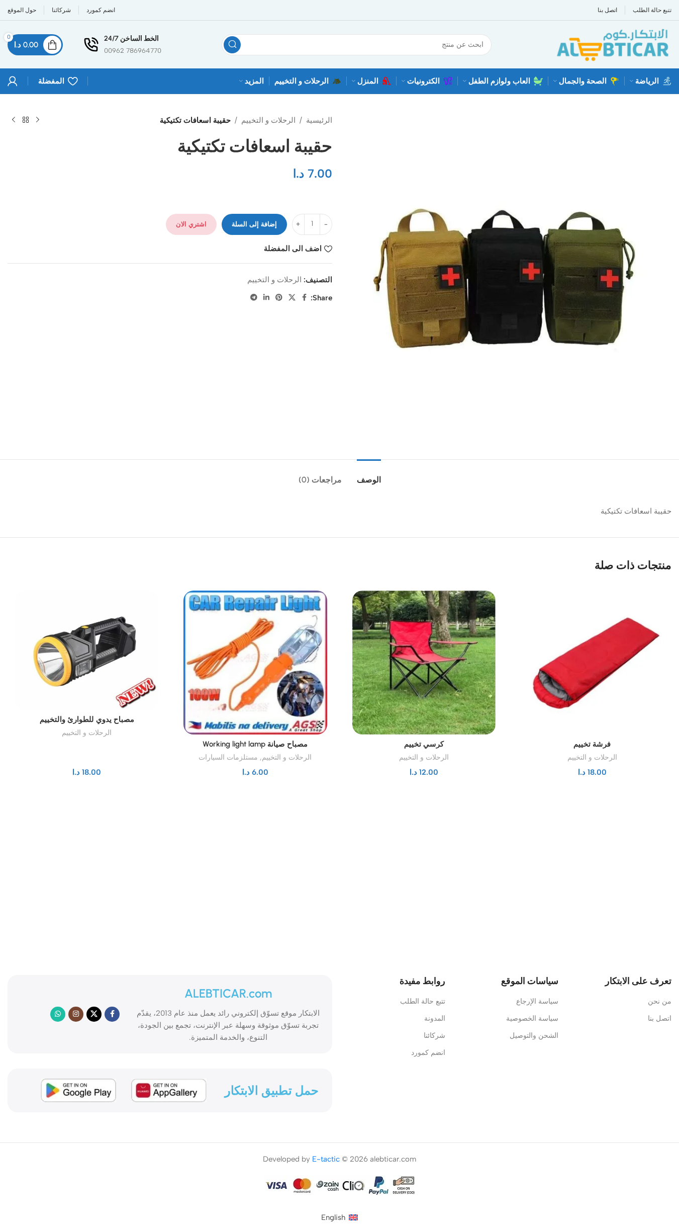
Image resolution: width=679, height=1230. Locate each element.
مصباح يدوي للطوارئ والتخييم (87, 719)
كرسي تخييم (424, 744)
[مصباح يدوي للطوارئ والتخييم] (86, 650)
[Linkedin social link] (266, 298)
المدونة (434, 1018)
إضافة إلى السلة (254, 224)
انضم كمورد (428, 1052)
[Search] (232, 44)
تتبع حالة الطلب (422, 1001)
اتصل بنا (659, 1018)
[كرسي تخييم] (424, 662)
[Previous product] (38, 120)
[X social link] (292, 298)
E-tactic (326, 1159)
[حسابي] (13, 81)
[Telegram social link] (253, 298)
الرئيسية (319, 120)
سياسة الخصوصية (532, 1018)
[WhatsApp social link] (57, 1014)
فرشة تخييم (592, 744)
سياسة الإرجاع (537, 1001)
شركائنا (434, 1035)
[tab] (369, 474)
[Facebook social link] (305, 298)
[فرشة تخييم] (592, 662)
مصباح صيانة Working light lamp (255, 744)
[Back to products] (26, 120)
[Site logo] (611, 43)
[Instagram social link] (75, 1014)
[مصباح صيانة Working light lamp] (255, 662)
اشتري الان (191, 224)
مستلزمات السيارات (228, 757)
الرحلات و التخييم (268, 120)
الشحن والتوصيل (534, 1035)
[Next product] (14, 120)
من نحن (659, 1001)
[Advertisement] (319, 874)
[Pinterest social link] (278, 298)
